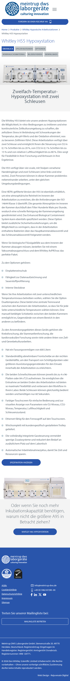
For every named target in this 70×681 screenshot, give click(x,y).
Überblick (8, 48)
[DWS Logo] (27, 9)
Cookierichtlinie (9, 589)
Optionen (40, 48)
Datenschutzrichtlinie (12, 593)
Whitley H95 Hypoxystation (35, 531)
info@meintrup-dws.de (45, 585)
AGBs (4, 585)
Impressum (7, 598)
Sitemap (6, 602)
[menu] (54, 9)
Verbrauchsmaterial (14, 54)
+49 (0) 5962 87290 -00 (44, 590)
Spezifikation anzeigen (21, 462)
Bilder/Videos (35, 54)
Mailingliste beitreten (35, 621)
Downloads (51, 54)
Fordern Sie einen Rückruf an (33, 21)
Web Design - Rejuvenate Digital (53, 675)
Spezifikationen (24, 48)
